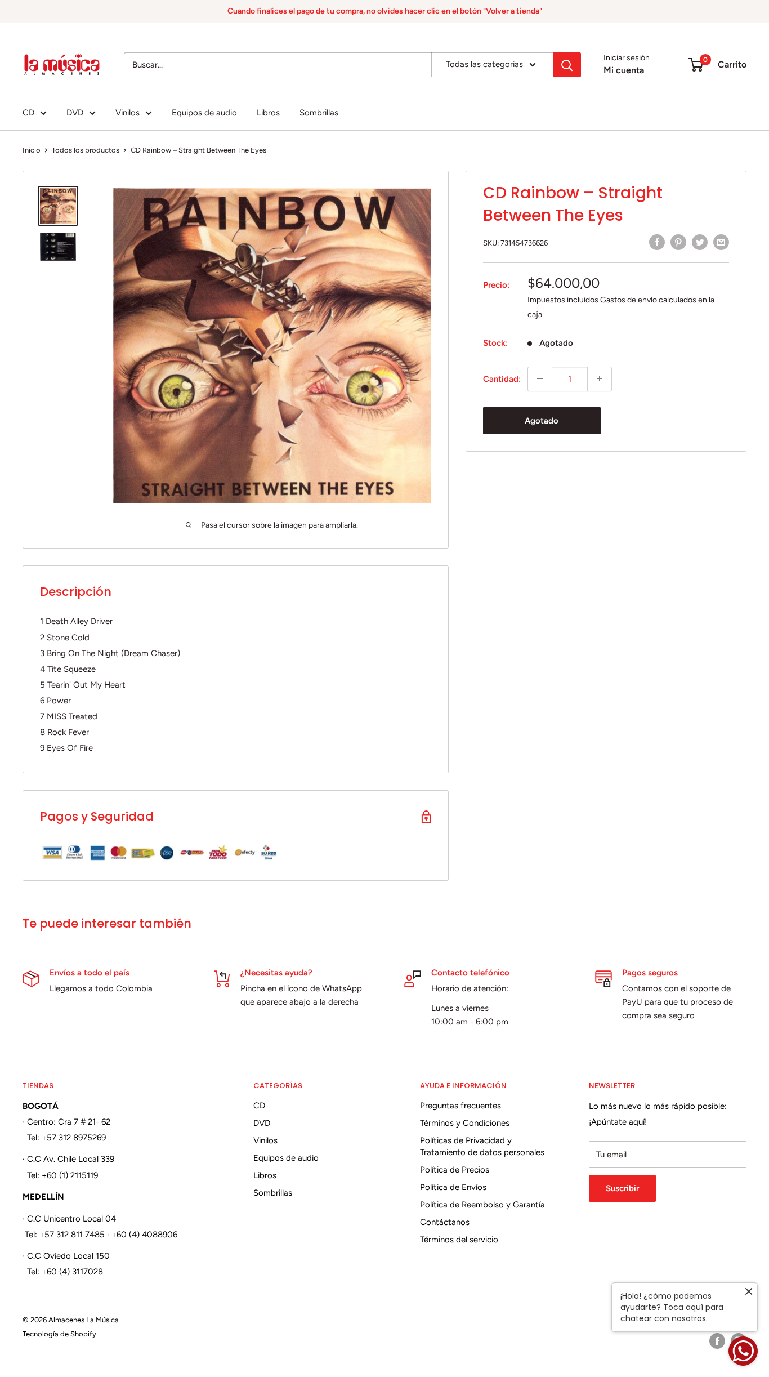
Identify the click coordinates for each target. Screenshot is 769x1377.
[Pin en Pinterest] (678, 242)
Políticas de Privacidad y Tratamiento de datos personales (482, 1146)
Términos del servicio (459, 1240)
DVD (74, 113)
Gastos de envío (628, 300)
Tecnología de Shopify (59, 1334)
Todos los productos (85, 150)
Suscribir (622, 1188)
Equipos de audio (204, 113)
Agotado (541, 420)
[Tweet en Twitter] (700, 242)
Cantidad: (502, 378)
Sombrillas (318, 113)
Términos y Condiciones (464, 1123)
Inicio (32, 150)
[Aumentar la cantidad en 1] (599, 378)
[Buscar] (567, 64)
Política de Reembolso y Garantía (482, 1205)
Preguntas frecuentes (460, 1105)
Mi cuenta (623, 70)
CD (28, 113)
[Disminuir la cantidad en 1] (540, 378)
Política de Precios (454, 1170)
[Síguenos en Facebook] (717, 1341)
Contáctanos (445, 1222)
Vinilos (127, 113)
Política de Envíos (453, 1187)
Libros (268, 113)
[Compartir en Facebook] (657, 242)
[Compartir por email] (721, 242)
